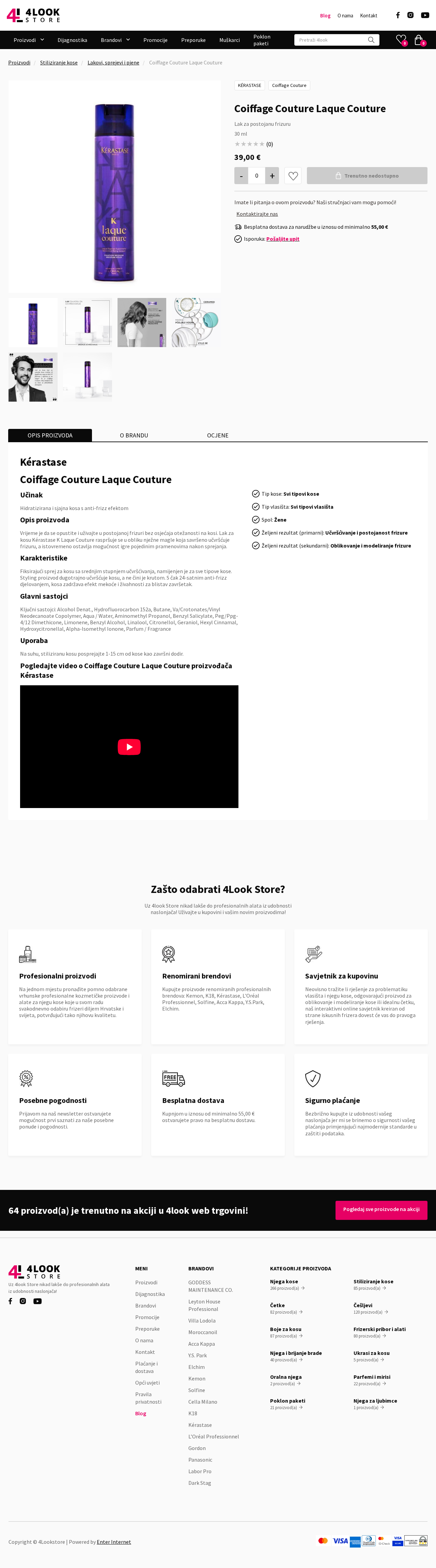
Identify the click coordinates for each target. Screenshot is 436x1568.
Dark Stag (199, 1482)
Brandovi (145, 1305)
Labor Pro (200, 1471)
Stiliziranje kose (59, 62)
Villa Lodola (202, 1320)
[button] (29, 40)
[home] (33, 15)
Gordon (197, 1448)
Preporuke (193, 39)
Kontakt (368, 15)
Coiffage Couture (289, 85)
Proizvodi (19, 62)
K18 (192, 1413)
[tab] (50, 435)
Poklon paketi (261, 40)
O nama (345, 15)
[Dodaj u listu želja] (293, 175)
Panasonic (200, 1459)
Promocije (155, 39)
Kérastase (249, 85)
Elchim (196, 1366)
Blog (325, 15)
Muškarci (229, 39)
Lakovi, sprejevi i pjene (113, 62)
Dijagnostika (72, 39)
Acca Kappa (201, 1343)
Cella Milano (202, 1401)
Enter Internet (114, 1541)
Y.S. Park (197, 1355)
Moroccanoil (202, 1332)
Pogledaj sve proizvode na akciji (381, 1209)
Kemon (196, 1378)
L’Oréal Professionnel (213, 1436)
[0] (418, 40)
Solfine (196, 1390)
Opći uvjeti (147, 1382)
